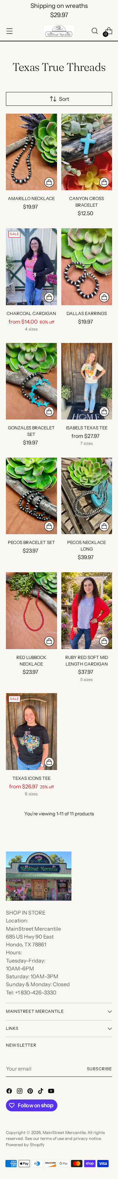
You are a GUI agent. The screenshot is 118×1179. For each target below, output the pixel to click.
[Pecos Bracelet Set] (31, 496)
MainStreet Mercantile (64, 1132)
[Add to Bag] (49, 182)
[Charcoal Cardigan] (31, 266)
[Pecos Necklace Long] (86, 496)
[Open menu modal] (9, 31)
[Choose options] (49, 297)
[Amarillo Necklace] (31, 152)
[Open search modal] (94, 31)
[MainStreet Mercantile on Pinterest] (31, 1092)
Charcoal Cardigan (31, 313)
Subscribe (99, 1068)
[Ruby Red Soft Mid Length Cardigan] (86, 610)
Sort (64, 99)
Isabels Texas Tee (87, 427)
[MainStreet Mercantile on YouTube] (52, 1092)
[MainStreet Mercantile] (59, 31)
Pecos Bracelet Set (31, 542)
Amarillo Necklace (31, 198)
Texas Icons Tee (31, 778)
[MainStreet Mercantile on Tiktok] (41, 1092)
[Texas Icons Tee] (31, 731)
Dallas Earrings (87, 313)
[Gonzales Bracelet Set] (31, 381)
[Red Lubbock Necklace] (31, 610)
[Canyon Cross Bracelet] (86, 152)
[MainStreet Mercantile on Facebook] (10, 1092)
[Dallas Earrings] (86, 266)
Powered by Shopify (25, 1144)
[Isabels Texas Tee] (86, 381)
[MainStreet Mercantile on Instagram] (20, 1092)
